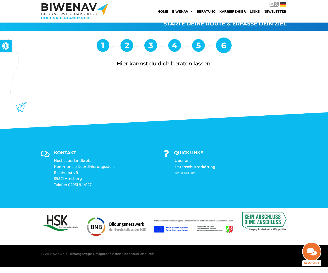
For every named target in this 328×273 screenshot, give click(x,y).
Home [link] (163, 11)
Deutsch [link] (280, 4)
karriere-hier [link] (232, 11)
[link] (6, 46)
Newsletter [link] (275, 11)
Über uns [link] (183, 160)
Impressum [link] (185, 173)
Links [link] (254, 11)
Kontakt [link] (311, 263)
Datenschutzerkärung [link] (195, 167)
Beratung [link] (206, 11)
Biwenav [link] (180, 11)
